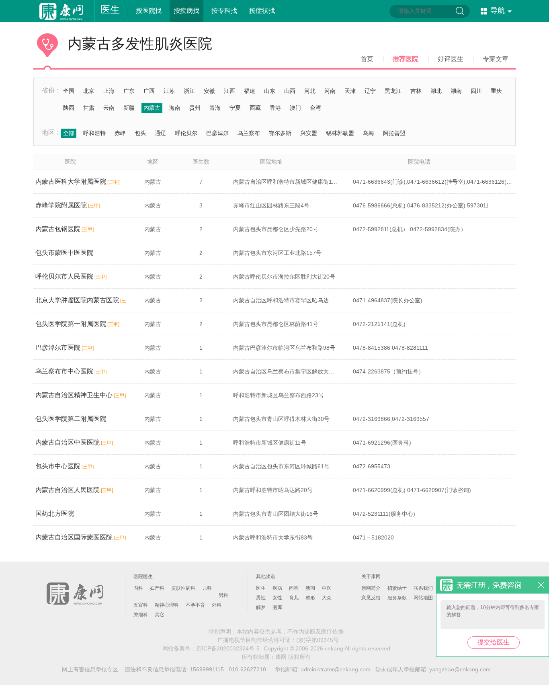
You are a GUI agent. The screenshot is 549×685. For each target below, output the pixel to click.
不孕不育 (195, 605)
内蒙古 (151, 108)
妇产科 (157, 588)
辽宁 (370, 91)
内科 (138, 588)
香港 (275, 108)
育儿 (294, 598)
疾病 (277, 588)
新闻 (310, 588)
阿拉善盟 (394, 133)
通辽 (160, 133)
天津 (350, 91)
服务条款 (397, 598)
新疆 (129, 108)
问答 (294, 588)
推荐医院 (405, 58)
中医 (327, 588)
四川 (476, 91)
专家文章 (495, 58)
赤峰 (120, 133)
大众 (327, 598)
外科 (216, 605)
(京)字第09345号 (317, 640)
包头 (140, 133)
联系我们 (423, 588)
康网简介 (371, 588)
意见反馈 (371, 598)
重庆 (496, 91)
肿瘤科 (140, 614)
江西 (229, 91)
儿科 (207, 588)
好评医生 (450, 58)
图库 (277, 607)
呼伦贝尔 (186, 133)
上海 (109, 91)
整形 (310, 598)
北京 (88, 91)
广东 (129, 91)
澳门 (295, 108)
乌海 (368, 133)
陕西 (68, 108)
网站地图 (423, 598)
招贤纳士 (397, 588)
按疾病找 (186, 10)
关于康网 (371, 576)
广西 (149, 91)
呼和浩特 (94, 133)
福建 (249, 91)
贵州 (195, 108)
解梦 (261, 607)
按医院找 (149, 10)
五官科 (140, 605)
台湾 (315, 108)
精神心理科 (167, 605)
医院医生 (143, 576)
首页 (367, 58)
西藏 (255, 108)
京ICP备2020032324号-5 (228, 648)
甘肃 (88, 108)
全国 (68, 91)
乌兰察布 (249, 133)
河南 (330, 91)
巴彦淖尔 (217, 133)
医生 (110, 9)
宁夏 (235, 108)
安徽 (209, 91)
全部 (68, 133)
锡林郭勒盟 (340, 133)
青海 (215, 108)
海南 (174, 108)
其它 (159, 614)
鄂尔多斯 (280, 133)
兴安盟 (308, 133)
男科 (223, 595)
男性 (261, 598)
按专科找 (224, 10)
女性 (277, 598)
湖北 (436, 91)
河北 (309, 91)
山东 (269, 91)
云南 (109, 108)
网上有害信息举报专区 (90, 669)
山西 (289, 91)
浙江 (189, 91)
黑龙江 (393, 91)
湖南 (456, 91)
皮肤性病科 (183, 588)
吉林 (416, 91)
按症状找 (262, 10)
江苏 (169, 91)
